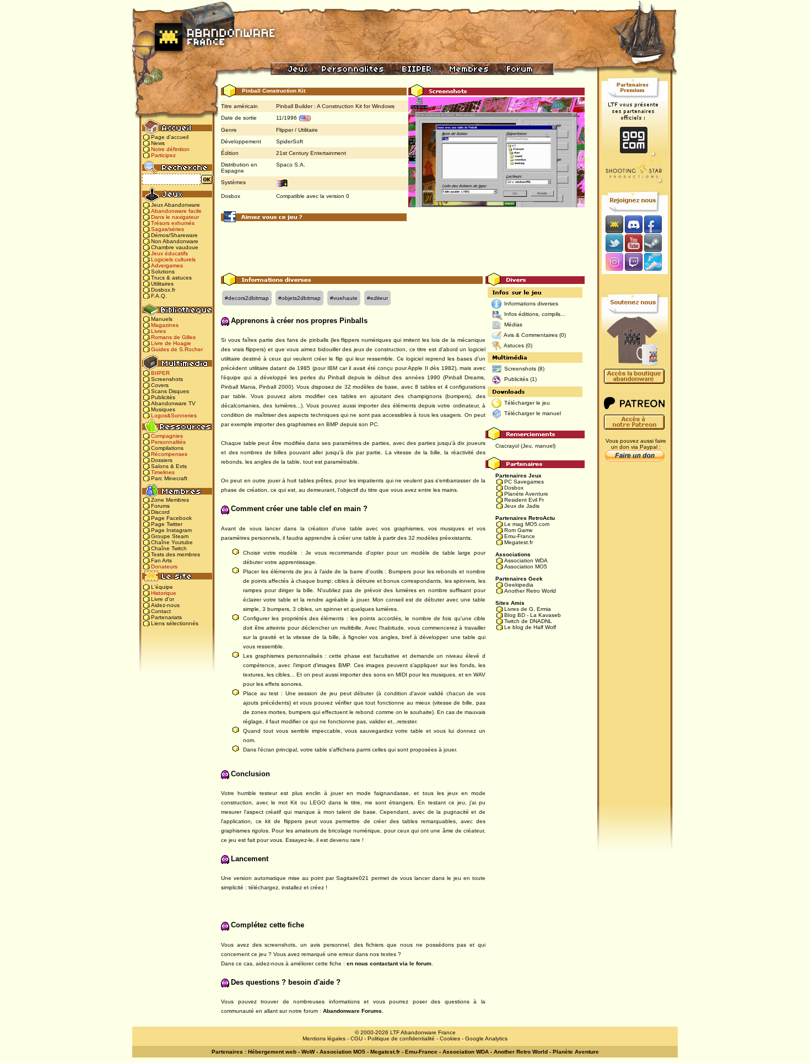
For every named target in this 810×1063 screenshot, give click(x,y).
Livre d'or (162, 599)
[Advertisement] (403, 248)
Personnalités (168, 442)
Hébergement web (272, 1052)
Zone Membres (170, 500)
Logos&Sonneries (174, 415)
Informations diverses (531, 303)
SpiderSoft (289, 141)
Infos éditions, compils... (534, 314)
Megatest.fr (518, 542)
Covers (160, 385)
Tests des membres (175, 554)
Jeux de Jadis (521, 506)
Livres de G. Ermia (527, 609)
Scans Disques (170, 391)
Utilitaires (162, 284)
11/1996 (286, 118)
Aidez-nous (165, 605)
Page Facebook (171, 518)
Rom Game (518, 530)
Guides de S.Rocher (177, 349)
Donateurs (164, 566)
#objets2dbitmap (299, 298)
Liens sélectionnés (174, 623)
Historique (163, 593)
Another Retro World (530, 591)
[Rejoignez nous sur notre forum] (613, 224)
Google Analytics (486, 1038)
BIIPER (160, 373)
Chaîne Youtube (172, 542)
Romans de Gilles (173, 337)
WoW (308, 1052)
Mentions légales (324, 1038)
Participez (163, 155)
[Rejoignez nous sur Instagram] (613, 263)
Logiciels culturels (173, 259)
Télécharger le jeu (527, 403)
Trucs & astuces (171, 278)
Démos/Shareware (174, 235)
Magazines (165, 325)
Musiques (163, 409)
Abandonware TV (173, 403)
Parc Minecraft (169, 478)
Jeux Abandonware (175, 205)
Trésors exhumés (173, 223)
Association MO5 (525, 566)
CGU (356, 1038)
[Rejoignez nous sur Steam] (656, 243)
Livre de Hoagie (171, 343)
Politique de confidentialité (401, 1038)
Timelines (163, 472)
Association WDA (526, 560)
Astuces (514, 345)
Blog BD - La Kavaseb (532, 615)
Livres (158, 331)
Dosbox (513, 488)
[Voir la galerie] (496, 163)
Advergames (167, 265)
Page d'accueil (169, 137)
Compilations (167, 448)
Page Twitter (166, 524)
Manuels (161, 319)
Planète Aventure (526, 494)
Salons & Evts (169, 466)
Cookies (450, 1038)
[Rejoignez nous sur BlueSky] (656, 263)
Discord (160, 512)
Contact (161, 611)
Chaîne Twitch (169, 548)
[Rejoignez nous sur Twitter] (613, 243)
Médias (513, 324)
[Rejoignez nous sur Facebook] (656, 224)
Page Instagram (171, 530)
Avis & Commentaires (531, 335)
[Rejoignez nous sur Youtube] (633, 243)
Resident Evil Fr (524, 500)
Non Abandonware (174, 241)
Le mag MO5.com (526, 524)
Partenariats (166, 617)
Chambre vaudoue (174, 247)
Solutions (163, 272)
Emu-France (519, 536)
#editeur (377, 298)
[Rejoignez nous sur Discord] (633, 224)
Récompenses (169, 454)
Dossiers (161, 460)
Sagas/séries (167, 229)
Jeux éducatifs (169, 253)
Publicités (163, 397)
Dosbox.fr (163, 290)
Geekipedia (518, 585)
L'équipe (162, 587)
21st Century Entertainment (311, 153)
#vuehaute (344, 298)
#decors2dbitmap (247, 298)
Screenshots (167, 379)
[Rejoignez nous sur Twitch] (633, 263)
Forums (160, 506)
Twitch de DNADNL (528, 621)
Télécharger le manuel (532, 413)
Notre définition (170, 149)
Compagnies (167, 436)
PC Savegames (524, 482)
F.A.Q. (159, 296)
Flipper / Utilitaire (297, 130)
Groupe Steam (169, 536)
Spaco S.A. (290, 165)
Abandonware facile (176, 211)
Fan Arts (161, 560)
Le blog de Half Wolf (530, 627)
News (158, 143)
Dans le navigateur (175, 217)
